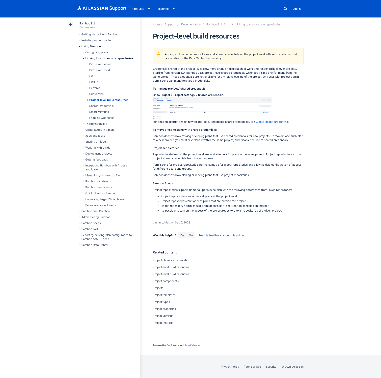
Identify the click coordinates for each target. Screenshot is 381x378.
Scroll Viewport (193, 345)
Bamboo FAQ (89, 229)
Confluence (172, 345)
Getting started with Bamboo (99, 34)
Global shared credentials (272, 121)
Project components (166, 281)
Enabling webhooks (101, 117)
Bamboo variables (96, 181)
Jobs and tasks (95, 135)
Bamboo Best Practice (95, 211)
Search (285, 9)
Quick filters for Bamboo (100, 193)
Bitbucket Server (100, 64)
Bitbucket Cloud (99, 70)
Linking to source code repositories (109, 58)
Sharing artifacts (96, 141)
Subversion (96, 94)
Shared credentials (101, 105)
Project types (161, 302)
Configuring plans (96, 52)
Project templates (164, 295)
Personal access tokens (100, 205)
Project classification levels (170, 260)
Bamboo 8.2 (87, 23)
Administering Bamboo (95, 217)
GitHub (93, 82)
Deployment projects (98, 153)
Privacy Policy (230, 366)
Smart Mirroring (99, 111)
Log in (297, 8)
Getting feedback (96, 159)
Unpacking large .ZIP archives (104, 199)
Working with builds (97, 147)
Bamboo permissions (98, 187)
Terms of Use (252, 366)
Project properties (164, 308)
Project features (163, 322)
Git (91, 76)
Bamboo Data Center (94, 245)
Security (271, 366)
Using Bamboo (91, 46)
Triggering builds (96, 123)
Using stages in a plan (99, 129)
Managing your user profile (102, 175)
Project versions (163, 315)
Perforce (94, 88)
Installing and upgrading (97, 40)
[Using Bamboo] (229, 24)
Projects (158, 288)
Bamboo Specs (91, 223)
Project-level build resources (108, 100)
